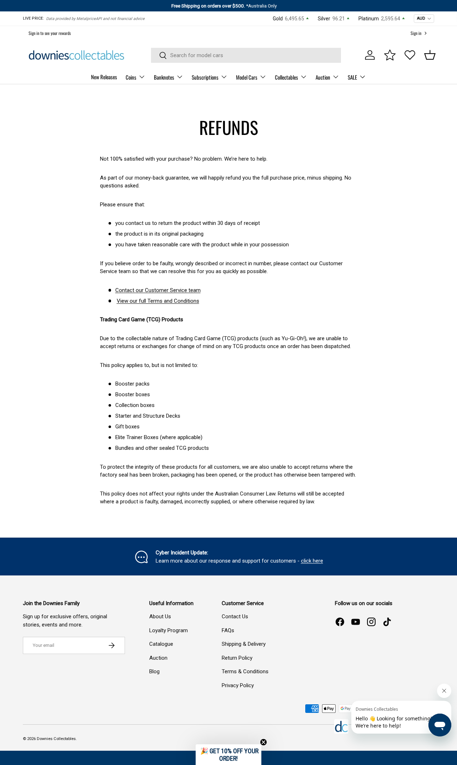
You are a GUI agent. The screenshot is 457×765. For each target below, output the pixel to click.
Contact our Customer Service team (158, 290)
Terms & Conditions (245, 671)
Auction (323, 77)
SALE (352, 77)
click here (312, 561)
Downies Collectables (56, 738)
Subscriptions (205, 77)
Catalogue (161, 644)
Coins (131, 77)
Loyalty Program (168, 630)
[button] (430, 55)
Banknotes (164, 77)
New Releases (104, 77)
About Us (160, 616)
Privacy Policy (238, 685)
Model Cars (246, 77)
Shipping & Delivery (244, 644)
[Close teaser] (263, 742)
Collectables (286, 77)
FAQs (228, 630)
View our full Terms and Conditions (158, 301)
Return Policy (237, 658)
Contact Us (235, 616)
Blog (154, 671)
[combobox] (246, 55)
